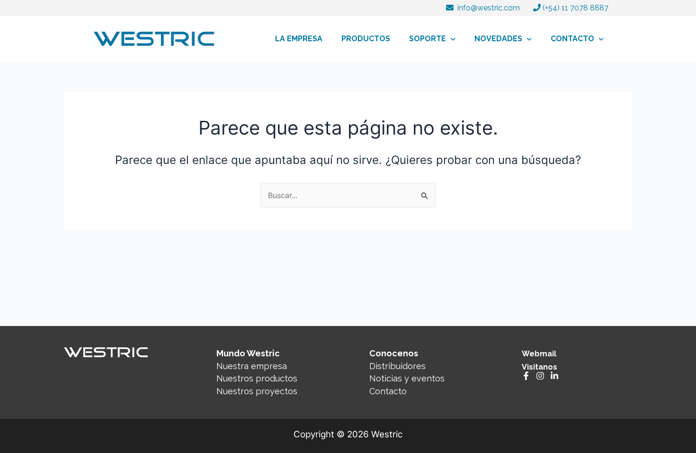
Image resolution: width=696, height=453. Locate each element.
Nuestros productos (256, 378)
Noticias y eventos (407, 378)
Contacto (388, 391)
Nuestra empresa (251, 366)
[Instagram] (540, 375)
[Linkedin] (554, 375)
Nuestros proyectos (256, 391)
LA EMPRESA (298, 38)
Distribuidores (397, 366)
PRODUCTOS (365, 38)
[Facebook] (526, 375)
